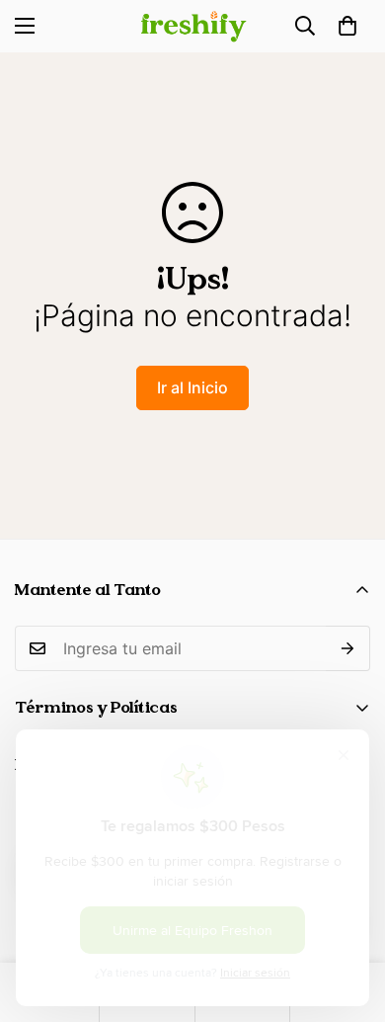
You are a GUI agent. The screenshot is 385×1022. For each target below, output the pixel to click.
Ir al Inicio (192, 387)
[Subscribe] (348, 648)
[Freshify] (192, 26)
